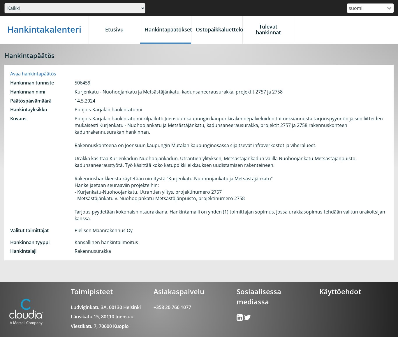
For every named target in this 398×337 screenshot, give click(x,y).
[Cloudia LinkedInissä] (247, 318)
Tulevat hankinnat (268, 29)
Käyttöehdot (340, 291)
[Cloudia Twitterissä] (240, 318)
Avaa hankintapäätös (33, 73)
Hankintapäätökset (168, 29)
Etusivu (114, 29)
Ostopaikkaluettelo (219, 29)
